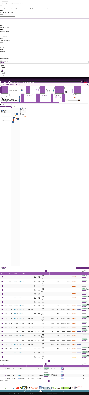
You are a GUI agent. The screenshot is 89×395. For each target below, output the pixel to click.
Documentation (86, 81)
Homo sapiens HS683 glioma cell (42, 302)
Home (85, 78)
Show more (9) (84, 302)
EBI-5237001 (69, 335)
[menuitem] (86, 78)
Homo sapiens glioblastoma (42, 286)
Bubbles (4, 112)
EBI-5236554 (69, 344)
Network (5, 102)
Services (3, 74)
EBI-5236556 (69, 305)
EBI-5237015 (8, 378)
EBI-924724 (8, 375)
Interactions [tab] (4, 267)
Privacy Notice (49, 393)
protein (29, 281)
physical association (63, 281)
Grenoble (1, 42)
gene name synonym (85, 280)
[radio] (56, 97)
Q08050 (23, 281)
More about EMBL (4, 33)
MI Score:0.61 (73, 344)
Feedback (85, 82)
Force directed (5, 110)
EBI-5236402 (69, 281)
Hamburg (3, 67)
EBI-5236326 (69, 327)
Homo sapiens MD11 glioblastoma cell (42, 277)
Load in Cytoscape (8, 106)
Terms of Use (55, 393)
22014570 (58, 281)
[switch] (22, 89)
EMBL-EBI (4, 75)
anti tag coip (52, 309)
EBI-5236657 (69, 313)
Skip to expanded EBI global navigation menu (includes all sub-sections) (12, 3)
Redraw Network (3, 106)
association (63, 331)
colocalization (63, 335)
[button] (44, 84)
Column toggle (82, 267)
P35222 (17, 281)
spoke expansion (79, 305)
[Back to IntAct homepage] (5, 82)
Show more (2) (46, 376)
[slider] (67, 100)
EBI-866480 (8, 368)
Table (33, 102)
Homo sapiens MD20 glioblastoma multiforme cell (42, 282)
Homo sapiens (35, 277)
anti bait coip (52, 281)
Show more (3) (84, 281)
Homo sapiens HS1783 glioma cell (42, 309)
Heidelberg (1, 49)
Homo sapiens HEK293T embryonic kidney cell (42, 290)
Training (3, 73)
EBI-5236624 (69, 309)
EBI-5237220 (69, 331)
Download (85, 79)
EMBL (1, 7)
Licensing (62, 391)
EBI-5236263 (69, 323)
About (85, 80)
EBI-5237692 (69, 340)
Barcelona (1, 38)
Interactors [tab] (3, 268)
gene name (84, 275)
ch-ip (52, 331)
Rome (1, 56)
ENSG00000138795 (22, 378)
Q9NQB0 (23, 344)
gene (28, 378)
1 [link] (45, 364)
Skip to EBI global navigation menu (7, 2)
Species (4, 120)
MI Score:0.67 (73, 281)
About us (3, 72)
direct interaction (63, 327)
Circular (4, 111)
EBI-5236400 (69, 318)
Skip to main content (5, 1)
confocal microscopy (52, 335)
